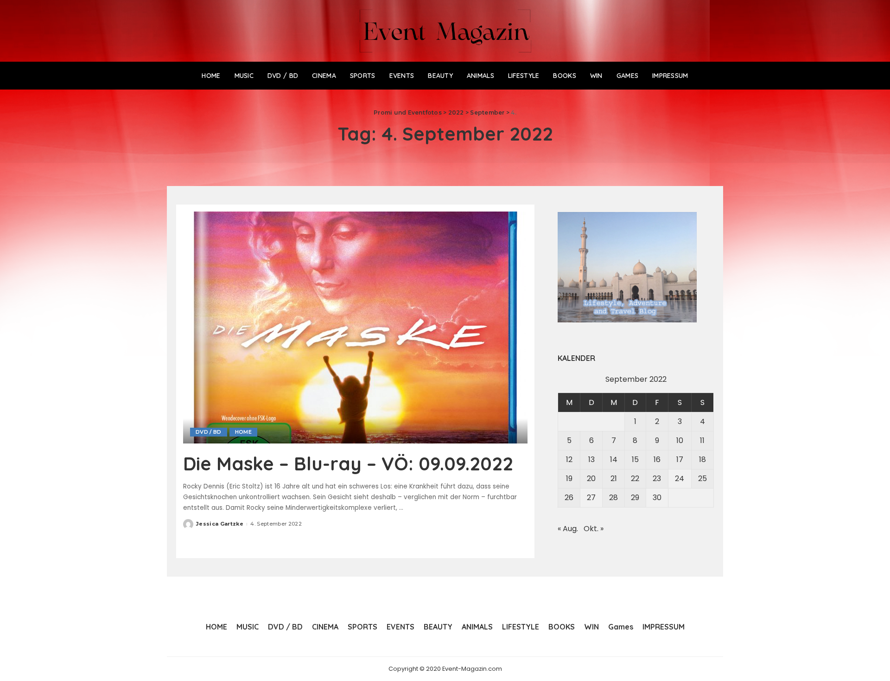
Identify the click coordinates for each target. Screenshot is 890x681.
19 (569, 478)
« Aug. (568, 528)
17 (679, 459)
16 (657, 459)
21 (613, 478)
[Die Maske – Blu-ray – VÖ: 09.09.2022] (354, 327)
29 (635, 497)
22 (635, 478)
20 (591, 478)
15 (635, 459)
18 (702, 459)
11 (702, 440)
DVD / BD (209, 432)
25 (702, 478)
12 (569, 459)
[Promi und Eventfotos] (445, 30)
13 (591, 459)
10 (679, 440)
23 (657, 478)
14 (613, 459)
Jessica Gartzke (219, 523)
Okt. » (594, 528)
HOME (243, 432)
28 (613, 497)
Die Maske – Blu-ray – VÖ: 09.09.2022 (348, 463)
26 (569, 497)
